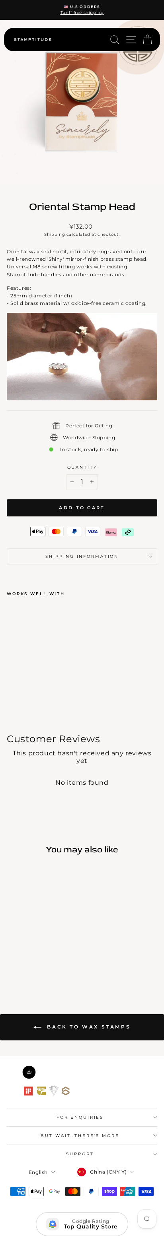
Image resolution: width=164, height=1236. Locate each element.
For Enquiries (80, 1117)
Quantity (82, 467)
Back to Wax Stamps (88, 1027)
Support (80, 1154)
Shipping (54, 234)
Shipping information (82, 556)
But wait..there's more (80, 1135)
